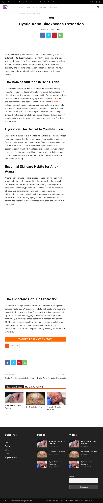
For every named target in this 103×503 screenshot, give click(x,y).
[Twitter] (99, 2)
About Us (78, 501)
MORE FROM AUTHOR (34, 387)
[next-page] (10, 414)
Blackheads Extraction (34, 407)
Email (71, 476)
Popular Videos (11, 457)
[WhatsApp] (60, 35)
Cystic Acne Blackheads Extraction (19, 378)
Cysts (7, 442)
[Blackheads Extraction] (35, 398)
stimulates (56, 102)
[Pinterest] (54, 35)
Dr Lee (14, 13)
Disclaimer (69, 501)
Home (7, 13)
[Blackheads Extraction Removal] (14, 397)
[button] (97, 7)
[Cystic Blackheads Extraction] (56, 398)
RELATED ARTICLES (14, 387)
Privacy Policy (58, 501)
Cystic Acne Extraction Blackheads (51, 378)
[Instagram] (96, 2)
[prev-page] (6, 414)
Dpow (7, 446)
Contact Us (88, 501)
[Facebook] (92, 2)
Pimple (8, 453)
